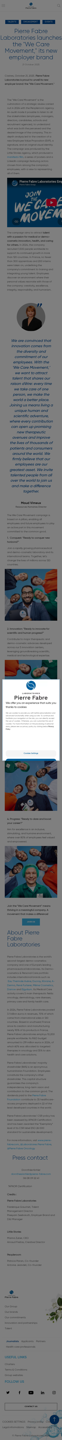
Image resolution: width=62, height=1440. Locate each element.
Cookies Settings (31, 753)
